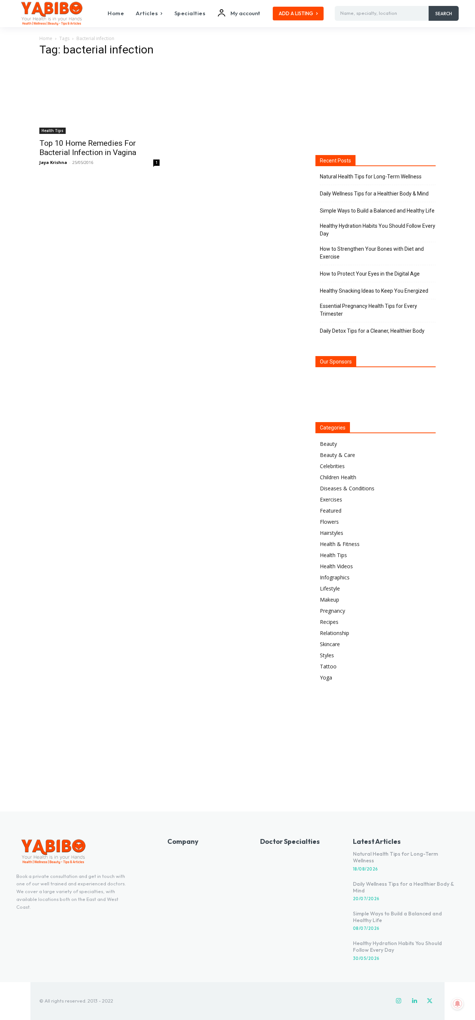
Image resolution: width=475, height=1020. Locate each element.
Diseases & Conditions (347, 488)
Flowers (329, 521)
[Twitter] (430, 1001)
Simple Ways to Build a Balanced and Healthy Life (377, 211)
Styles (327, 655)
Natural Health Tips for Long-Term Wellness (371, 177)
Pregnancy (332, 610)
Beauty (328, 443)
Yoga (326, 677)
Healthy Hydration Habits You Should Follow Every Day (377, 230)
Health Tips (52, 130)
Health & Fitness (340, 543)
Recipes (329, 621)
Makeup (329, 599)
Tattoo (328, 666)
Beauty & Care (337, 454)
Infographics (335, 577)
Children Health (338, 477)
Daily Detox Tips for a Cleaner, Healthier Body (372, 331)
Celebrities (332, 466)
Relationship (334, 632)
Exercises (331, 499)
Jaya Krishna (53, 162)
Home (45, 38)
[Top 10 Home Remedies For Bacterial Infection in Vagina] (99, 99)
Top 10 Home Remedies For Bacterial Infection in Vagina (87, 148)
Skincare (330, 644)
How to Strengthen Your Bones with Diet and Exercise (372, 253)
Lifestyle (330, 588)
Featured (330, 510)
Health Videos (336, 566)
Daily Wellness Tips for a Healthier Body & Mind (374, 194)
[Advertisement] (375, 92)
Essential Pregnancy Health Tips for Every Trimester (368, 310)
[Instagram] (398, 1001)
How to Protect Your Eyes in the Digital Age (370, 274)
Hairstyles (331, 532)
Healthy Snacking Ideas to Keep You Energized (374, 291)
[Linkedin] (414, 1001)
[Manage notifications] (457, 1004)
